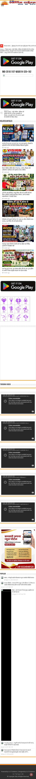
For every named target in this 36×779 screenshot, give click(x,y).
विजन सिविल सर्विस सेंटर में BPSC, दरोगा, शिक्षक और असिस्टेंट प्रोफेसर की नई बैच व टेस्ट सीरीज (16, 169)
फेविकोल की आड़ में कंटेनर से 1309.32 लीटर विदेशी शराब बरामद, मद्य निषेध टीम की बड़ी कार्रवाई (17, 220)
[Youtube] (19, 774)
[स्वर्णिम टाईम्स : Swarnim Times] (18, 2)
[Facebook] (15, 774)
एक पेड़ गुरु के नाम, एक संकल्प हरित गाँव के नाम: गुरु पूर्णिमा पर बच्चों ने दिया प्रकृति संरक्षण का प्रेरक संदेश (17, 269)
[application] (18, 404)
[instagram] (21, 774)
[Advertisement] (18, 24)
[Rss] (13, 774)
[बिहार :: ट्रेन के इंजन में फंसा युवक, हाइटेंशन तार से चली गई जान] (6, 665)
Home (2, 49)
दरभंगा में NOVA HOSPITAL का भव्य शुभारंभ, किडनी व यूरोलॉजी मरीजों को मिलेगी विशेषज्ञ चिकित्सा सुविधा (17, 144)
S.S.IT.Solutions (12, 771)
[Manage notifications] (31, 774)
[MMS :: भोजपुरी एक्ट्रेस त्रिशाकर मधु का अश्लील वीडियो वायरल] (2, 578)
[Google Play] (23, 774)
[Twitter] (17, 774)
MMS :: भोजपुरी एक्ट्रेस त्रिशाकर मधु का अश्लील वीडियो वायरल (19, 577)
